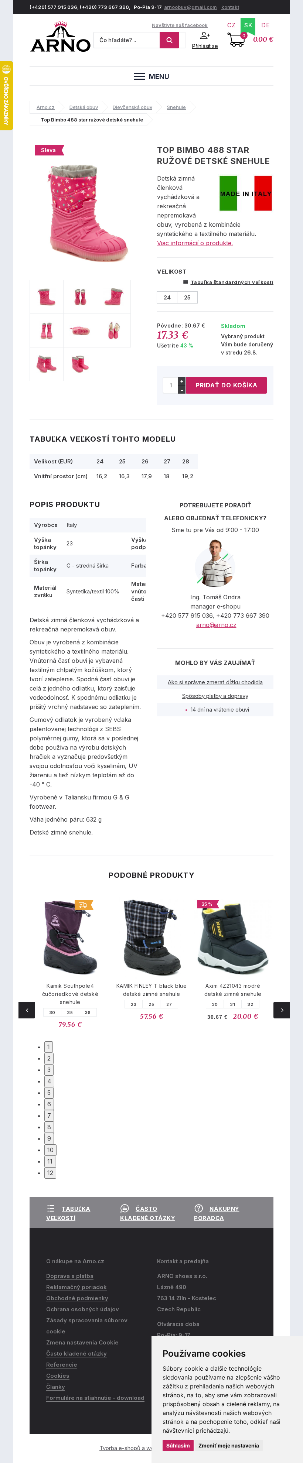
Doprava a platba (69, 1275)
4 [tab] (49, 1081)
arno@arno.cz (216, 624)
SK (248, 25)
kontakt (230, 7)
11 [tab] (49, 1161)
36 (88, 1012)
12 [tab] (50, 1172)
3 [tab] (49, 1069)
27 (169, 1004)
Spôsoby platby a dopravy (215, 695)
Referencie (61, 1364)
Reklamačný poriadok (76, 1287)
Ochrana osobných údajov (82, 1309)
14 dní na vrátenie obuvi (220, 709)
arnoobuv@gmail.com (190, 7)
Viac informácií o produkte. (195, 243)
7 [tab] (49, 1115)
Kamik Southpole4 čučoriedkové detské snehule (70, 994)
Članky (55, 1386)
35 (70, 1012)
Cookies (57, 1375)
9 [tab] (49, 1138)
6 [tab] (49, 1104)
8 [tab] (49, 1127)
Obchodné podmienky (77, 1298)
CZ (231, 25)
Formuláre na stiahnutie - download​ (95, 1397)
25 (151, 1004)
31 (232, 1004)
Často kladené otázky (76, 1353)
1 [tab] (48, 1047)
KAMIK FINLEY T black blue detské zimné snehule (151, 990)
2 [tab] (49, 1058)
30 (52, 1012)
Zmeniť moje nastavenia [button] (228, 1445)
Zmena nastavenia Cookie (82, 1342)
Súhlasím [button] (178, 1445)
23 (133, 1004)
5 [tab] (49, 1092)
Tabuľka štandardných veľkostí (232, 282)
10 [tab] (50, 1150)
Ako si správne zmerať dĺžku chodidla (215, 682)
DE (265, 25)
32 (250, 1004)
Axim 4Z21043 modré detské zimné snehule (233, 990)
